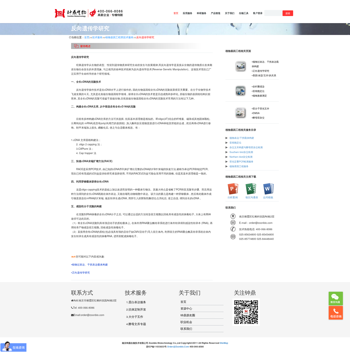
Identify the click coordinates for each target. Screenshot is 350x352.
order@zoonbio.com (178, 346)
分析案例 (232, 197)
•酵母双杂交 (258, 117)
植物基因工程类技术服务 (119, 37)
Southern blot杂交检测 (241, 152)
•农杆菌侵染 (258, 86)
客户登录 (257, 13)
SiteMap (224, 343)
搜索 (287, 13)
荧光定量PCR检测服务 (241, 161)
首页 (176, 13)
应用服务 (187, 13)
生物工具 (243, 13)
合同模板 (267, 197)
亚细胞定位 (235, 142)
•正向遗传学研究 (80, 272)
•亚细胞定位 (258, 91)
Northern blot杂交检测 (241, 156)
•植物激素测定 (259, 95)
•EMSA (256, 113)
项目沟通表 (251, 197)
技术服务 (97, 37)
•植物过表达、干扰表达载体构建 (89, 264)
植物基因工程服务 (239, 166)
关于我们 (229, 13)
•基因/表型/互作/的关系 (264, 75)
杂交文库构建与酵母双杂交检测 (246, 147)
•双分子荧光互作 (260, 108)
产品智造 (215, 13)
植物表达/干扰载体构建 (242, 137)
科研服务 (201, 13)
